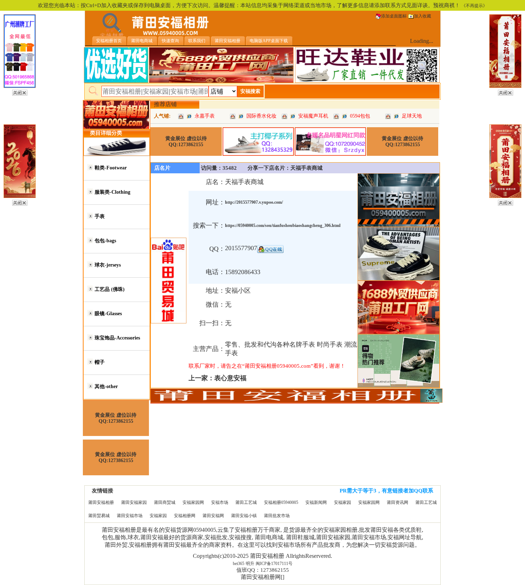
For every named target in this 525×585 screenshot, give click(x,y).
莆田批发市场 (277, 515)
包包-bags (105, 240)
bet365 (238, 563)
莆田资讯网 (397, 502)
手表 (100, 216)
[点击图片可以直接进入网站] (189, 116)
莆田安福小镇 (244, 515)
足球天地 (412, 116)
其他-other (106, 386)
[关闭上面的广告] (20, 91)
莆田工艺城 (246, 502)
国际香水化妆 (261, 116)
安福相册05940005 (281, 502)
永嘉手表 (205, 116)
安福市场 (219, 502)
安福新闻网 (316, 502)
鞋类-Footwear (111, 167)
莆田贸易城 (99, 515)
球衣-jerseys (108, 265)
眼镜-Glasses (108, 313)
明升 (250, 563)
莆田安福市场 (129, 515)
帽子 (100, 362)
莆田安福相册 (101, 502)
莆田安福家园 (134, 502)
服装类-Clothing (112, 192)
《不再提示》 (474, 5)
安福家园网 (193, 502)
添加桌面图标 (394, 16)
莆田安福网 (213, 515)
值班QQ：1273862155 (262, 570)
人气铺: (162, 116)
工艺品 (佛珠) (110, 289)
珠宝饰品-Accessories (117, 338)
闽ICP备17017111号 (274, 563)
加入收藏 (422, 16)
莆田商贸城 (164, 502)
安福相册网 (184, 515)
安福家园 (342, 502)
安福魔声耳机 (313, 116)
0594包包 (360, 116)
